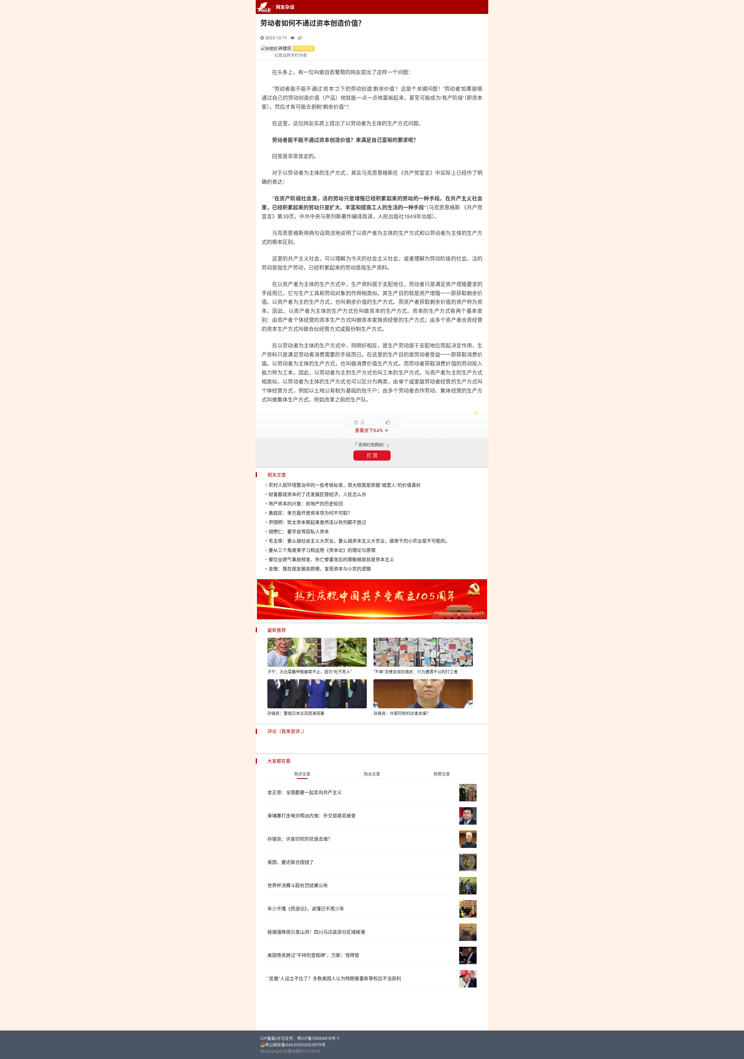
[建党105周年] (372, 617)
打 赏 (372, 455)
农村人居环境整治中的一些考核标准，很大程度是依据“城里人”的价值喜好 (345, 485)
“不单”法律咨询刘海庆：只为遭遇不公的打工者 (415, 671)
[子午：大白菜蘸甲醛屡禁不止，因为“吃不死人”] (317, 653)
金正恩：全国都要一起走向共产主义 (304, 792)
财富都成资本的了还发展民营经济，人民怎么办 (317, 494)
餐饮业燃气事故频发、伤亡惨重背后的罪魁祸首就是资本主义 (331, 559)
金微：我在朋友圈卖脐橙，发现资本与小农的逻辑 (320, 569)
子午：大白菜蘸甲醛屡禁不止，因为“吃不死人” (309, 671)
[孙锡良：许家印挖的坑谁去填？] (423, 694)
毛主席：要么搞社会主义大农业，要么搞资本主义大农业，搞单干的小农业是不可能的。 (359, 541)
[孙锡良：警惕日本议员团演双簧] (317, 694)
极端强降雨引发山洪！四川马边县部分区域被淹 (316, 932)
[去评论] (719, 721)
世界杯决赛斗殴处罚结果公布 (297, 885)
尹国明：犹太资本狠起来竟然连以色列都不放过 (317, 522)
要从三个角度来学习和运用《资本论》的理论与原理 (322, 550)
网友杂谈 (285, 7)
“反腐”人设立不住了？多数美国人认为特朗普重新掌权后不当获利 (334, 978)
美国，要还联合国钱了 (290, 862)
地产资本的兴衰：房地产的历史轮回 (306, 504)
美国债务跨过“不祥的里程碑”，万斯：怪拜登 (313, 955)
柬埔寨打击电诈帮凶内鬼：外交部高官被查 (311, 816)
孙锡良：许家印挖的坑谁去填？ (401, 713)
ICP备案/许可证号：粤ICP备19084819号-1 (299, 1038)
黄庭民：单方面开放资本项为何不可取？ (310, 513)
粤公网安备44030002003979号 (295, 1044)
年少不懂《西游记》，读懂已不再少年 (305, 909)
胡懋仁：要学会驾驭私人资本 (299, 531)
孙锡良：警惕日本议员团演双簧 (295, 713)
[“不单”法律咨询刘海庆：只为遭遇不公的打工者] (423, 653)
